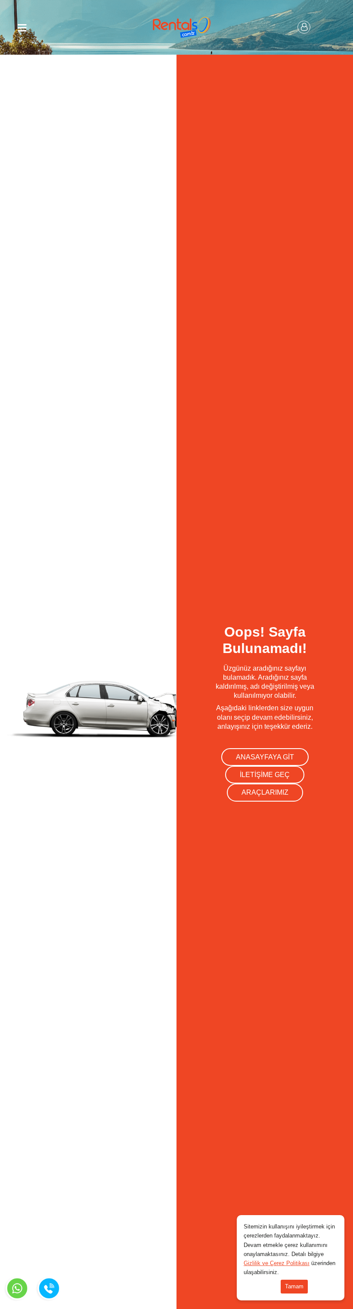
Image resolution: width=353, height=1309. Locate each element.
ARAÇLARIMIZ (265, 792)
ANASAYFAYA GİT (265, 757)
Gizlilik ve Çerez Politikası (277, 1263)
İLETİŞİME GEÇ (265, 774)
